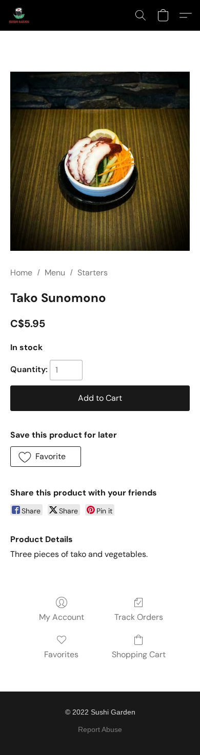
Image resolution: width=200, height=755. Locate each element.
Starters (92, 272)
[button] (19, 15)
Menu (55, 272)
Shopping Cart (139, 654)
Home (21, 272)
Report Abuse (100, 729)
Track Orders (138, 617)
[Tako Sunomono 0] (100, 161)
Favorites (61, 654)
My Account (61, 617)
